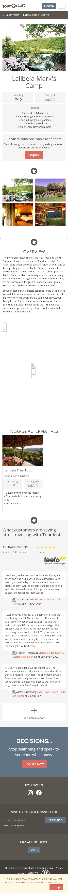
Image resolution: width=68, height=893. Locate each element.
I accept (56, 887)
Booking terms (45, 868)
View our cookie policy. (48, 882)
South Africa (12, 14)
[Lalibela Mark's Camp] (34, 370)
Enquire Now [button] (34, 764)
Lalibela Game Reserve (36, 14)
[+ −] (34, 370)
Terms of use (27, 868)
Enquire (49, 5)
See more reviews (34, 711)
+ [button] (4, 325)
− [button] (4, 329)
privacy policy (17, 825)
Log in (34, 850)
